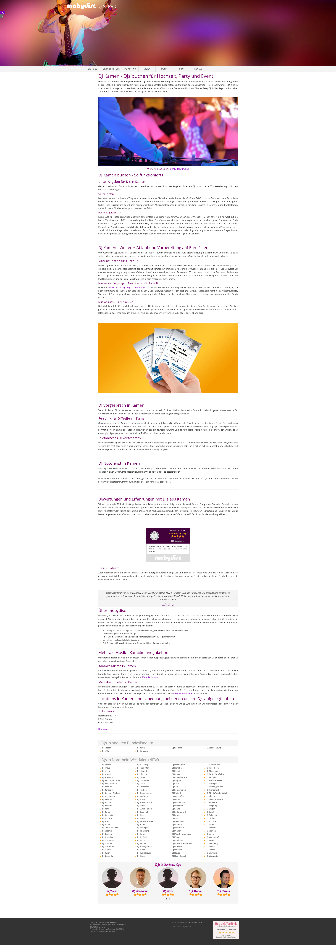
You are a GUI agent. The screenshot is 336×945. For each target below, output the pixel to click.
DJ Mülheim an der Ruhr (182, 843)
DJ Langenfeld (178, 796)
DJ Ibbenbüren (178, 764)
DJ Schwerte (212, 802)
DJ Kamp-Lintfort (179, 777)
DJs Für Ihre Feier (111, 69)
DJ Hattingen (143, 827)
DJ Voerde (211, 834)
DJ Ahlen (106, 771)
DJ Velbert (211, 827)
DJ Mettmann (178, 827)
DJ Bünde (106, 824)
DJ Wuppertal (213, 856)
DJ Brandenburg (214, 748)
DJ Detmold (107, 834)
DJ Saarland (177, 748)
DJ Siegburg (212, 805)
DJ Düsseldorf (108, 856)
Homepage (103, 729)
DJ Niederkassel (179, 856)
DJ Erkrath (141, 777)
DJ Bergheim (107, 790)
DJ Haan (140, 815)
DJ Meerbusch (178, 821)
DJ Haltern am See (145, 821)
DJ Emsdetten (143, 768)
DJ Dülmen (107, 849)
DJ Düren (106, 853)
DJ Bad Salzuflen (109, 783)
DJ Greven (141, 799)
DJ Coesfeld (107, 831)
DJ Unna (210, 824)
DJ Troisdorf (212, 821)
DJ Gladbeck (142, 796)
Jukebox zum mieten (183, 693)
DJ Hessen (106, 748)
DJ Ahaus (106, 768)
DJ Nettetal (177, 849)
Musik (164, 69)
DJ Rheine (211, 796)
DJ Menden (177, 824)
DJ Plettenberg (213, 771)
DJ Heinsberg (143, 831)
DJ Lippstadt (177, 805)
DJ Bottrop (107, 818)
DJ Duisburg (142, 764)
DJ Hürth (141, 856)
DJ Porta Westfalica (215, 774)
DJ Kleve (175, 783)
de (2, 13)
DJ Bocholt (107, 802)
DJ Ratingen (212, 783)
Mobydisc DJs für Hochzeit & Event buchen (187, 922)
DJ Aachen (106, 764)
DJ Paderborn (213, 768)
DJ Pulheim (211, 777)
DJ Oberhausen (213, 764)
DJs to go (92, 69)
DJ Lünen (176, 815)
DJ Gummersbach (145, 809)
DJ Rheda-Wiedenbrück (217, 793)
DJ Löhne (176, 809)
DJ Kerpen (176, 780)
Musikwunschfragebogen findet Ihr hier (126, 287)
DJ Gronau (141, 805)
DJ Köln (175, 786)
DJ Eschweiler (143, 780)
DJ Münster (177, 846)
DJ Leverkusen (178, 802)
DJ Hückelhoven (144, 853)
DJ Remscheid (213, 790)
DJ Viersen (211, 831)
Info (181, 69)
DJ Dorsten (107, 843)
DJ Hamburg (142, 751)
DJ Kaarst (176, 771)
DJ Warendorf (213, 837)
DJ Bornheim (107, 815)
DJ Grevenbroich (144, 802)
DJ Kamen (176, 774)
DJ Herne (141, 840)
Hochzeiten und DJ (178, 168)
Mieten (147, 69)
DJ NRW (105, 751)
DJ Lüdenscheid (179, 812)
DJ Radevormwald (214, 780)
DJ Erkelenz (142, 774)
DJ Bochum (107, 805)
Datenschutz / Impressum (181, 927)
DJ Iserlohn (177, 768)
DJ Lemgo (176, 799)
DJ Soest (210, 812)
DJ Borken (106, 812)
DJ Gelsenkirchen (144, 793)
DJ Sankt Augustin (215, 799)
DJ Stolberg (212, 818)
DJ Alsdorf (106, 774)
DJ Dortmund (108, 846)
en (2, 16)
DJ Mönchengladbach (181, 834)
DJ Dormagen (108, 840)
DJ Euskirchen (143, 786)
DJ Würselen (212, 853)
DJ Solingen (212, 815)
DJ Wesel (210, 840)
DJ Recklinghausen (215, 786)
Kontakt (198, 69)
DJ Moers (176, 837)
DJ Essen (141, 783)
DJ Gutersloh (142, 812)
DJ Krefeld (176, 793)
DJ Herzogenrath (144, 846)
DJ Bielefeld (107, 799)
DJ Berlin (141, 748)
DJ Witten (211, 849)
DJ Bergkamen (108, 796)
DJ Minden (176, 831)
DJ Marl (175, 818)
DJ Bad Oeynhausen (111, 780)
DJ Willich (211, 846)
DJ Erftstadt (142, 771)
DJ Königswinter (179, 790)
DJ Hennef (141, 834)
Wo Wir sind (130, 69)
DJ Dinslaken (107, 837)
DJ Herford (142, 837)
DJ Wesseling (212, 843)
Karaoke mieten (150, 677)
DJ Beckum (107, 786)
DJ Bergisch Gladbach (111, 793)
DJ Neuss (176, 853)
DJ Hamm (141, 824)
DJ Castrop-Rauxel (110, 827)
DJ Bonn (105, 809)
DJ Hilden (141, 849)
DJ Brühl (105, 821)
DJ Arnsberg (107, 777)
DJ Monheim (177, 840)
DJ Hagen (141, 818)
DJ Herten (141, 843)
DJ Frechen (142, 790)
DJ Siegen (211, 809)
